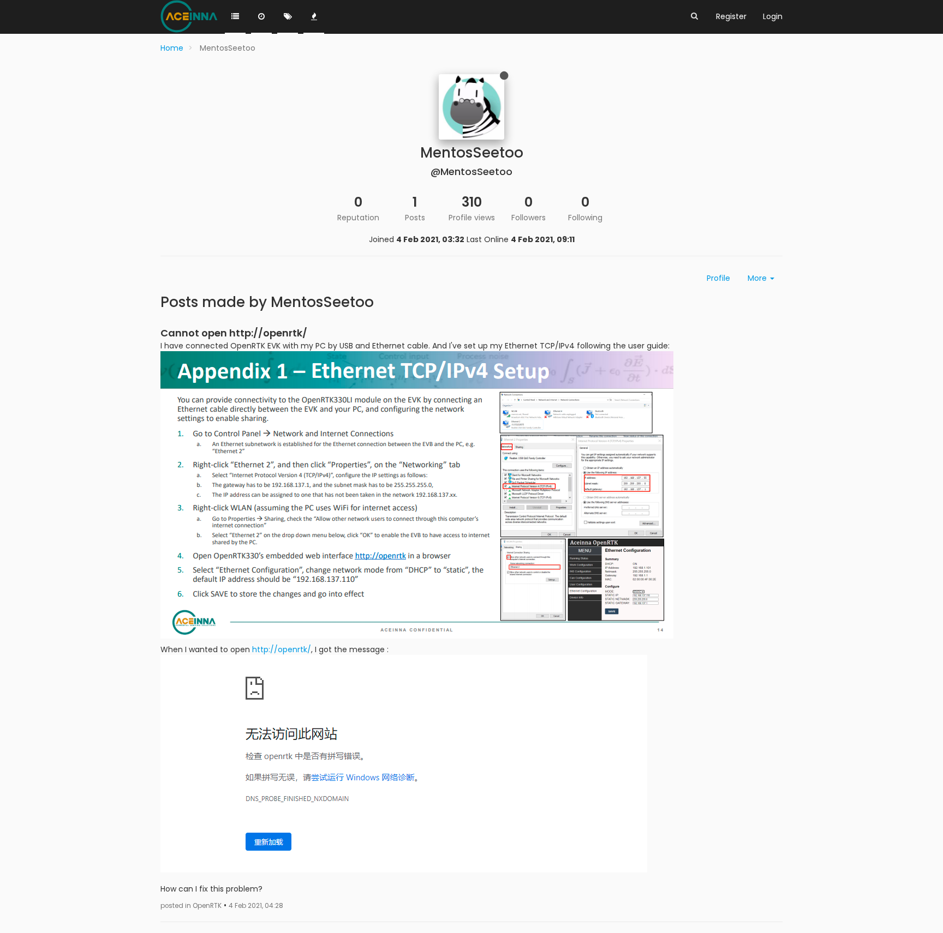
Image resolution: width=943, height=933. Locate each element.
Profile (718, 278)
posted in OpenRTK (191, 905)
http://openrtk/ (281, 649)
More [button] (758, 278)
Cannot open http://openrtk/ (233, 333)
